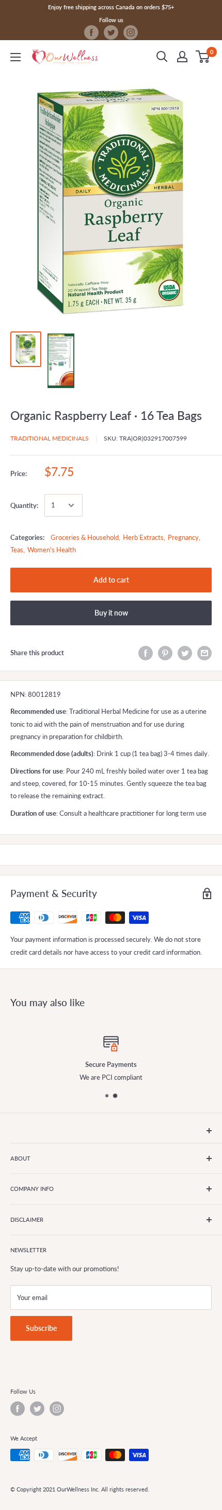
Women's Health (51, 550)
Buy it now (111, 612)
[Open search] (162, 56)
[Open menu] (15, 57)
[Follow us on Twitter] (111, 32)
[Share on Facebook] (145, 653)
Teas (16, 550)
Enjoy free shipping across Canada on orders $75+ (111, 7)
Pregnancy (183, 537)
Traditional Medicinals (49, 438)
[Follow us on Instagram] (130, 32)
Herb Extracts (143, 537)
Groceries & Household (85, 537)
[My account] (182, 56)
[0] (203, 56)
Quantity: (24, 505)
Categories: (27, 537)
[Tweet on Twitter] (185, 653)
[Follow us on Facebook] (91, 32)
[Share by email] (204, 653)
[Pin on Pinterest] (165, 653)
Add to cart (111, 579)
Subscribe (41, 1328)
